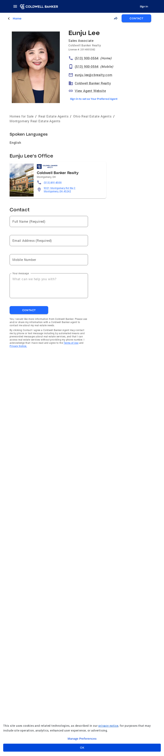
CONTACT (136, 18)
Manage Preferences (82, 738)
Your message (20, 273)
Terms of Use (71, 342)
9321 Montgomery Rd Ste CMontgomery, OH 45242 (60, 189)
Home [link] (17, 18)
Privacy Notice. (18, 346)
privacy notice (108, 726)
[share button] (115, 18)
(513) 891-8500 (53, 182)
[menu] (16, 6)
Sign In (144, 6)
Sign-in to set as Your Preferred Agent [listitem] (93, 98)
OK (82, 747)
